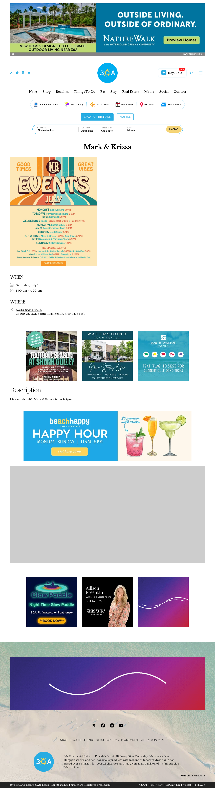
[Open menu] (201, 73)
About (143, 785)
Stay (113, 92)
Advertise (173, 785)
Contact (180, 92)
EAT (108, 740)
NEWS (64, 740)
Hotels (125, 116)
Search (173, 129)
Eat (102, 92)
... (91, 130)
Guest (129, 128)
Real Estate (130, 92)
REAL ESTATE (130, 740)
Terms (187, 785)
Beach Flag (76, 104)
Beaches (62, 92)
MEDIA (144, 740)
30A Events (127, 104)
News (33, 92)
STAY (116, 740)
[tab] (97, 116)
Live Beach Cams (48, 104)
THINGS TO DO (94, 740)
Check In (86, 128)
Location (41, 128)
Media (149, 92)
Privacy (200, 785)
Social (164, 92)
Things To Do (84, 92)
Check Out (106, 128)
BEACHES (76, 740)
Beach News (174, 104)
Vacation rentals (97, 116)
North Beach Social (29, 310)
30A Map (149, 104)
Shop (46, 92)
